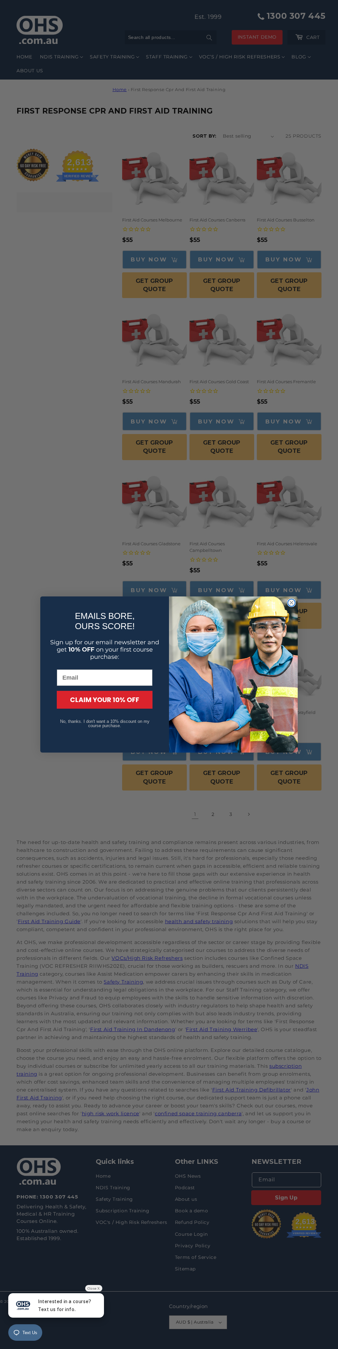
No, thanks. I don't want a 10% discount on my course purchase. (105, 723)
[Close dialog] (291, 602)
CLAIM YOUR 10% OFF (104, 699)
